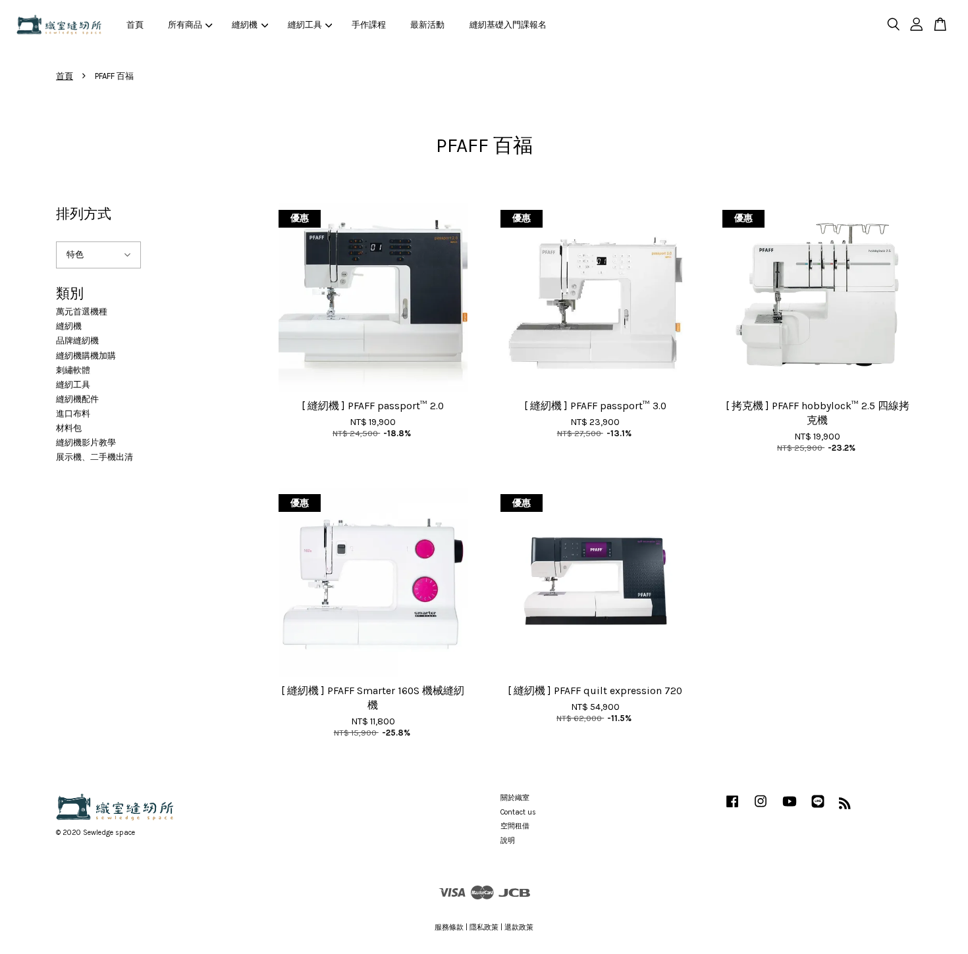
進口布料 (73, 413)
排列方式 (83, 214)
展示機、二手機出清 (94, 457)
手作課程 (369, 25)
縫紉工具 (305, 25)
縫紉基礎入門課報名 (508, 25)
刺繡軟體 (73, 370)
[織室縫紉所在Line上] (818, 808)
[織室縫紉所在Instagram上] (760, 808)
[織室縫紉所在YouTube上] (789, 808)
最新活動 (427, 25)
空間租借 (514, 826)
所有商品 (185, 25)
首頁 (135, 25)
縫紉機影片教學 (86, 442)
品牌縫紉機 (77, 340)
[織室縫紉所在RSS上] (845, 806)
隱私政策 (484, 927)
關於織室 (514, 797)
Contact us (518, 812)
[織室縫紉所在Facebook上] (732, 808)
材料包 (69, 428)
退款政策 (518, 927)
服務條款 (449, 927)
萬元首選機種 (81, 311)
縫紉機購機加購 (86, 356)
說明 (507, 840)
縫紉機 (244, 25)
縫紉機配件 (77, 399)
